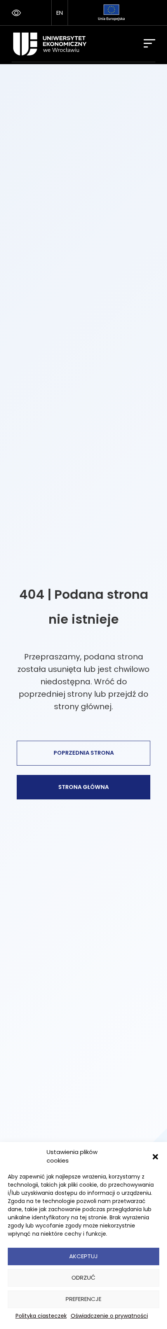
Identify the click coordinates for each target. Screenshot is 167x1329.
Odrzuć (83, 1277)
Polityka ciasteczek (41, 1316)
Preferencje (83, 1299)
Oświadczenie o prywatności (109, 1316)
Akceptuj (83, 1256)
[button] (155, 1156)
